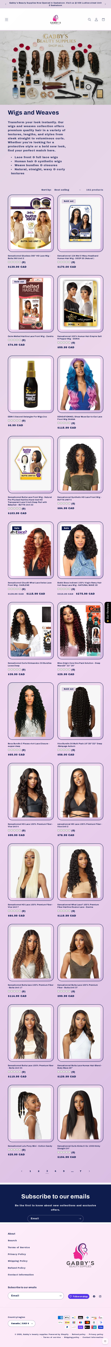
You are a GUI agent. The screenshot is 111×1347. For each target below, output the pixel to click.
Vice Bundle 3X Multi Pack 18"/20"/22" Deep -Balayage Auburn (79, 744)
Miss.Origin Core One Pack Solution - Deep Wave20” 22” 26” (78, 664)
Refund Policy (17, 1268)
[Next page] (89, 1171)
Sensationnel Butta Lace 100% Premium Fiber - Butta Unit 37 (77, 986)
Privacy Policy (17, 1254)
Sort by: (46, 190)
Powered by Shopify (59, 1334)
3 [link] (47, 1171)
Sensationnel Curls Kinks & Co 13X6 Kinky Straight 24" (78, 1147)
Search (12, 1240)
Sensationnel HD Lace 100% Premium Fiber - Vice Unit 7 (30, 906)
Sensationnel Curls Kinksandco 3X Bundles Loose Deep (30, 664)
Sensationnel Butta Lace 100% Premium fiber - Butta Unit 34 (30, 1066)
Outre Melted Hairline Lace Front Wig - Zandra (30, 336)
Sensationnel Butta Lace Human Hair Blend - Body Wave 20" (79, 1066)
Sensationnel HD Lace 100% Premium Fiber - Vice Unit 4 (30, 825)
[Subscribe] (79, 1218)
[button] (6, 19)
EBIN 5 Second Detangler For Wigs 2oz (27, 417)
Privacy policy (96, 1334)
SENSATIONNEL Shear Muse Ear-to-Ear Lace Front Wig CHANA (79, 418)
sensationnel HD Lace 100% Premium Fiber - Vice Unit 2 (79, 825)
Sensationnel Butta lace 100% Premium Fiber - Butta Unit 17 (30, 986)
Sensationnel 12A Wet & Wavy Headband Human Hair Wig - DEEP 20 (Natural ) (77, 257)
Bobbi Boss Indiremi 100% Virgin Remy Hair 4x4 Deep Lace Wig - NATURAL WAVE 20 (79, 584)
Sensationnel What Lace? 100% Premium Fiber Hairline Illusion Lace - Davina (78, 906)
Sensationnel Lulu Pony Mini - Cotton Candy (30, 1146)
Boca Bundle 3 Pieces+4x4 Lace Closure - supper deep (29, 744)
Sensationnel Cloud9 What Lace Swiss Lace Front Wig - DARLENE (30, 584)
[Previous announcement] (6, 4)
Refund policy (79, 1334)
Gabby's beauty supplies (35, 1334)
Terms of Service (19, 1247)
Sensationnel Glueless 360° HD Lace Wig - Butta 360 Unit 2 (29, 257)
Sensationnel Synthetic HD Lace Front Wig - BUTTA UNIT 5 (79, 498)
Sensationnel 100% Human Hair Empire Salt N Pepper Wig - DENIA (79, 337)
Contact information (93, 1337)
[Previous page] (21, 1171)
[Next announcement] (105, 4)
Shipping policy (71, 1337)
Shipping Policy (18, 1261)
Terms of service (52, 1337)
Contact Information (21, 1275)
